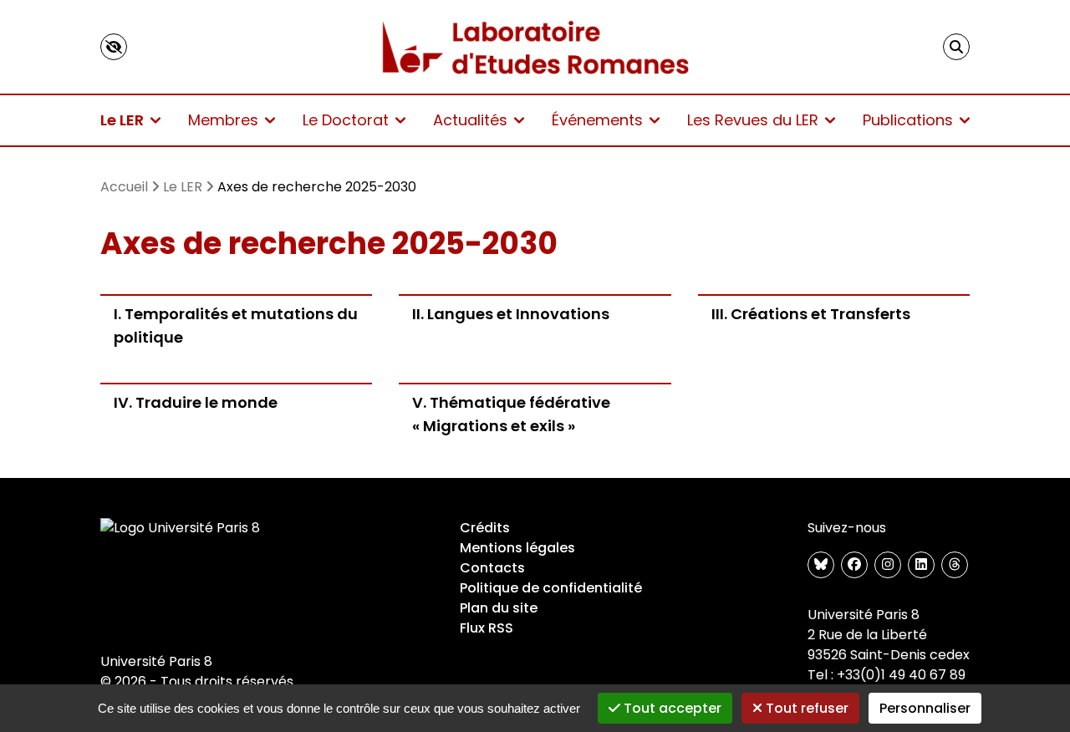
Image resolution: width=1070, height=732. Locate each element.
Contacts (492, 567)
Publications (908, 119)
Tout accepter (670, 708)
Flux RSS (486, 628)
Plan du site (499, 608)
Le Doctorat (346, 119)
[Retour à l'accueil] (535, 46)
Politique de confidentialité (551, 587)
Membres (223, 119)
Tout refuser (805, 708)
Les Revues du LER (752, 119)
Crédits (485, 527)
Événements (597, 119)
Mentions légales (517, 547)
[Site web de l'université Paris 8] (180, 528)
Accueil (124, 186)
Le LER (122, 119)
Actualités (470, 119)
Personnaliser (925, 708)
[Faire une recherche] (956, 46)
